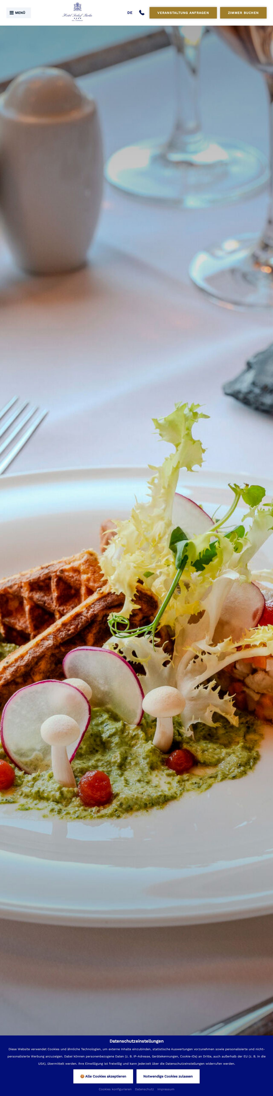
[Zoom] (136, 560)
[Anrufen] (142, 13)
